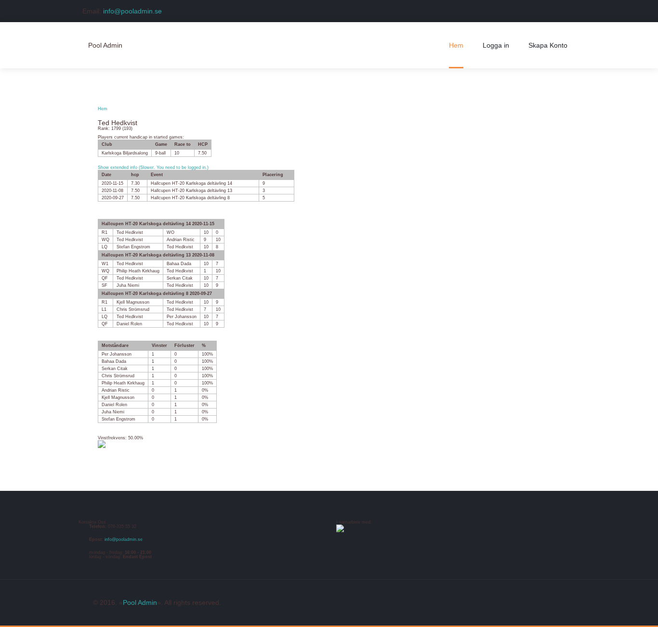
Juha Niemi (128, 285)
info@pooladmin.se (132, 11)
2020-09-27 (113, 197)
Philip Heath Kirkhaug (138, 271)
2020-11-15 (112, 183)
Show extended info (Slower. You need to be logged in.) (153, 167)
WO (170, 232)
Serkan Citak (180, 278)
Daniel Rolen (129, 323)
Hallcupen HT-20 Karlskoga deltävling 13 (191, 190)
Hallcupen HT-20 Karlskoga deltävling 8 (190, 197)
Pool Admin (140, 602)
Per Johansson (182, 316)
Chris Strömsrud (133, 309)
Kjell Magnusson (133, 302)
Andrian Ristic (181, 239)
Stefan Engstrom (133, 246)
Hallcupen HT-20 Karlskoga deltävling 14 (191, 183)
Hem (102, 108)
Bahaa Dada (179, 263)
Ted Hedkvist (130, 232)
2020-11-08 (112, 190)
